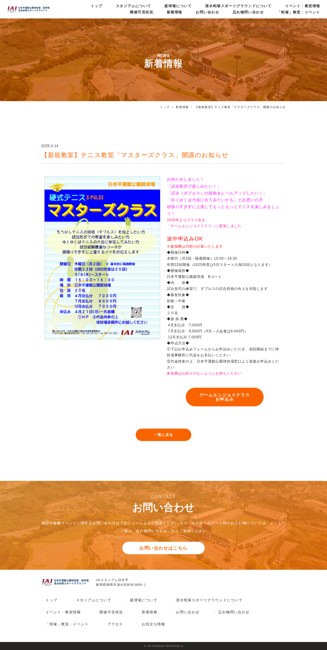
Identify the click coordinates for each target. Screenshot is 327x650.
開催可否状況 (141, 12)
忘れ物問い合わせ (248, 12)
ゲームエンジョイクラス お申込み (225, 397)
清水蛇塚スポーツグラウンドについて (238, 6)
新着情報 (174, 12)
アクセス (115, 624)
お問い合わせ (207, 12)
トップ (97, 6)
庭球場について (178, 6)
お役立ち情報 (153, 624)
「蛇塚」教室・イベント (298, 12)
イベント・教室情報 (302, 6)
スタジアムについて (133, 6)
